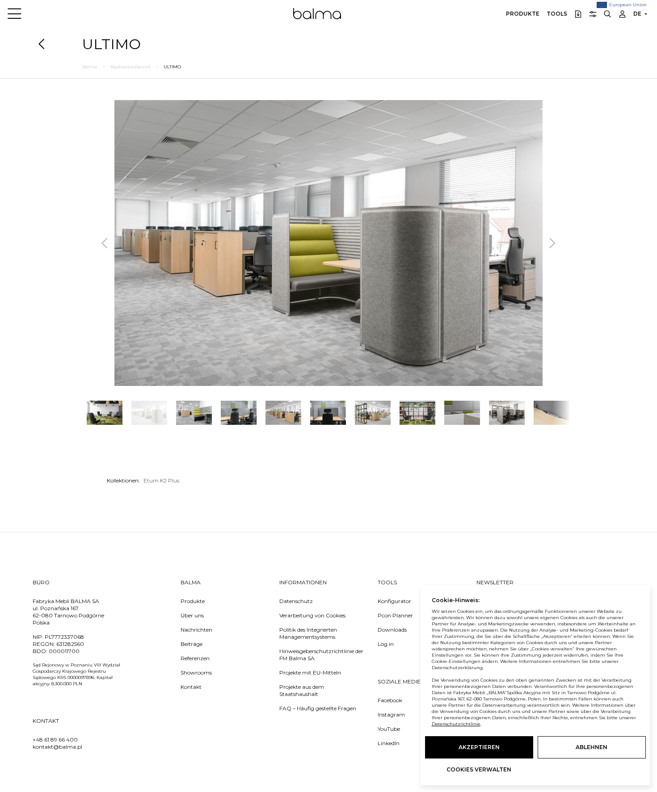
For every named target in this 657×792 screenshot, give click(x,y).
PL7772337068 (64, 636)
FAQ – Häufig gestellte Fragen (317, 708)
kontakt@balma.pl (57, 746)
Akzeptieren (479, 747)
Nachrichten (196, 629)
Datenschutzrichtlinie (456, 724)
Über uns (192, 615)
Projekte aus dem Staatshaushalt (301, 690)
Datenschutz (296, 601)
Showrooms (196, 672)
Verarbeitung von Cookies (312, 615)
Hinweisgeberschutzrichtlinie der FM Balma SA (321, 655)
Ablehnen (591, 747)
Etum (151, 480)
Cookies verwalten (478, 769)
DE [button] (637, 13)
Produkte (522, 13)
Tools (557, 13)
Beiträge (191, 644)
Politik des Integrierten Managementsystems (308, 633)
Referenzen (195, 658)
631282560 (70, 644)
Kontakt (191, 686)
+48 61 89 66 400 (55, 739)
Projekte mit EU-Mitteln (310, 672)
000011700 (64, 651)
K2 (164, 480)
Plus (173, 480)
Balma (317, 13)
